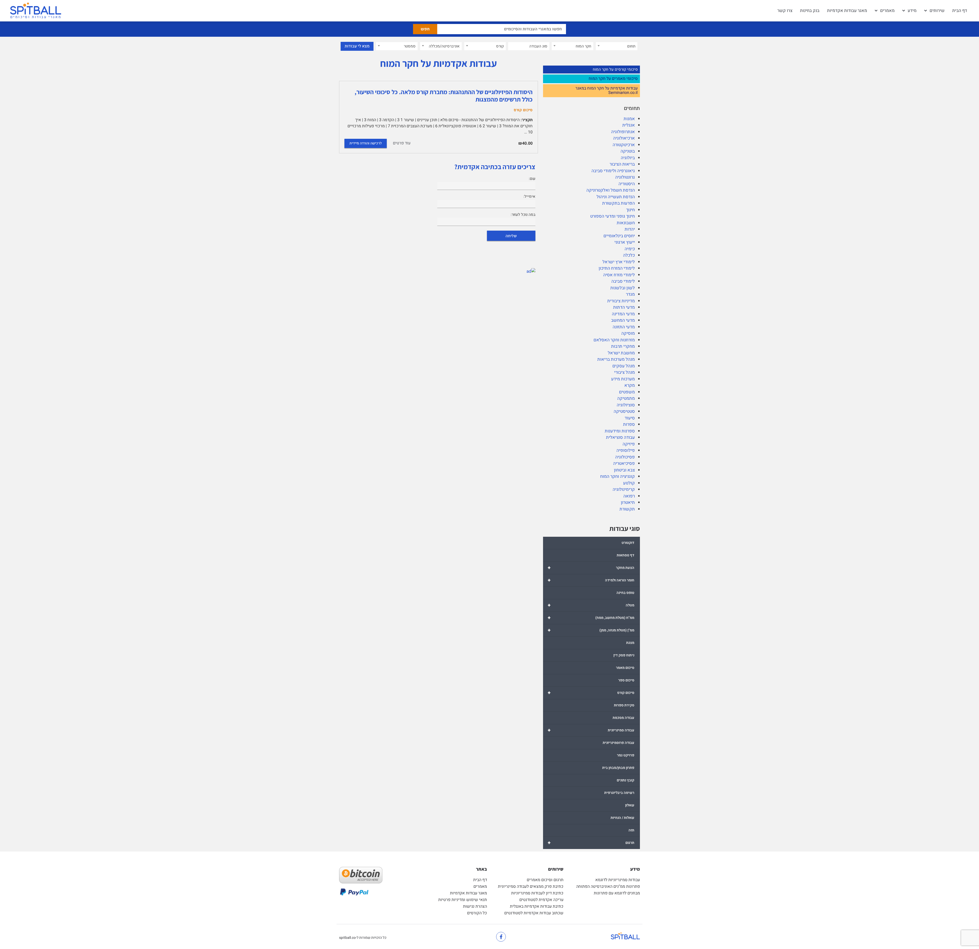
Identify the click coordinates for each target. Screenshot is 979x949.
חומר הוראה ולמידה (591, 580)
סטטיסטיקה (624, 411)
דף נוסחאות (625, 555)
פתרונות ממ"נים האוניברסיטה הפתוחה (608, 886)
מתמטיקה (626, 398)
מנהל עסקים (623, 366)
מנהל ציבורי (624, 372)
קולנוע (629, 483)
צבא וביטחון (624, 470)
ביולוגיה (628, 158)
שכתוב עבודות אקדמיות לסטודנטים (533, 913)
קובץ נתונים (625, 780)
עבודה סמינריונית (591, 730)
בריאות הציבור (622, 164)
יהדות (630, 229)
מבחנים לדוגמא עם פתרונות (617, 893)
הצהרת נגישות (475, 906)
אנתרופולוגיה (623, 132)
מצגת (630, 642)
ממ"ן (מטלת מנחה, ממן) (591, 630)
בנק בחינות (809, 10)
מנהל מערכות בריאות (616, 359)
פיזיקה (629, 444)
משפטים (627, 392)
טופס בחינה (625, 592)
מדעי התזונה (624, 327)
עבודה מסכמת (623, 717)
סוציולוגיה (626, 405)
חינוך (630, 210)
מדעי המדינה (623, 314)
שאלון (629, 805)
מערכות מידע (623, 379)
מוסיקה (628, 333)
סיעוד (630, 418)
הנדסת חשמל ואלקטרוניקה (610, 190)
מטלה (591, 605)
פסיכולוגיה (625, 457)
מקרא (629, 385)
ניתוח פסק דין (623, 655)
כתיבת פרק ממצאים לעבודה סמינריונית (530, 886)
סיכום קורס (591, 692)
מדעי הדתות (624, 307)
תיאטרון (628, 502)
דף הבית (959, 10)
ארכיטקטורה (624, 145)
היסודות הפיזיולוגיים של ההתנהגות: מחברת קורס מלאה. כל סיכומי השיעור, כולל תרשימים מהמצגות (444, 95)
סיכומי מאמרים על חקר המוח (613, 78)
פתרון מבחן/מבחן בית (618, 767)
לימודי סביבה (623, 281)
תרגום (591, 842)
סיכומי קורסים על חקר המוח (615, 69)
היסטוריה (627, 184)
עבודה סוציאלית (620, 437)
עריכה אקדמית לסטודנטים (541, 900)
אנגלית (628, 125)
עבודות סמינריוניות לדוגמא (617, 880)
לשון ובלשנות (622, 288)
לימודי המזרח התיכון (617, 268)
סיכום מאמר (625, 667)
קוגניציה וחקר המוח (617, 476)
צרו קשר (784, 10)
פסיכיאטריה (624, 463)
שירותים (937, 10)
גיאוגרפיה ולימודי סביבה (613, 171)
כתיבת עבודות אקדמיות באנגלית (536, 906)
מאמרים (887, 10)
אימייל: (529, 196)
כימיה (630, 249)
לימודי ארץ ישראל (618, 262)
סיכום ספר (626, 680)
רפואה (629, 496)
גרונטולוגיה (625, 177)
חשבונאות (626, 223)
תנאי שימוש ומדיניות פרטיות (462, 900)
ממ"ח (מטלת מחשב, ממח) (591, 617)
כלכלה (629, 255)
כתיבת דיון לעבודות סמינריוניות (537, 893)
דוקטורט (628, 542)
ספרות (629, 424)
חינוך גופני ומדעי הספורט (612, 216)
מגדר (630, 294)
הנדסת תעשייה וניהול (616, 197)
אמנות (629, 119)
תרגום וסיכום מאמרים (545, 880)
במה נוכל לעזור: (523, 214)
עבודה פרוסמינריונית (618, 742)
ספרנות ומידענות (620, 431)
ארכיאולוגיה (624, 138)
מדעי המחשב (623, 320)
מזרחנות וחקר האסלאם (614, 340)
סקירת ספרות (624, 705)
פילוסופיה (625, 450)
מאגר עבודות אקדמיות (847, 10)
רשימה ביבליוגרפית (619, 792)
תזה (631, 830)
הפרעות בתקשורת (618, 203)
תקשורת (627, 509)
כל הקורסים (477, 913)
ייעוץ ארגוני (624, 242)
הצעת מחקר (591, 567)
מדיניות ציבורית (621, 301)
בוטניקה (628, 151)
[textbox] (616, 46)
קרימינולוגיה (624, 489)
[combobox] (616, 46)
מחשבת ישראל (621, 353)
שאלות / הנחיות (622, 817)
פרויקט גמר (625, 755)
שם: (532, 178)
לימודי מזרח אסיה (619, 275)
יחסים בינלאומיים (619, 236)
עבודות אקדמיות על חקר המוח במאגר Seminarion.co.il (606, 90)
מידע (912, 10)
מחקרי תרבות (623, 346)
